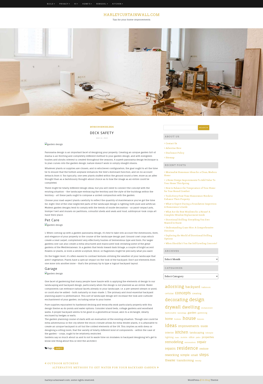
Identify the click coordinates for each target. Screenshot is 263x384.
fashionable (170, 313)
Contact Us (171, 143)
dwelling (191, 307)
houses (200, 319)
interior (169, 332)
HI (75, 4)
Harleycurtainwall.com (131, 15)
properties (208, 337)
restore (204, 348)
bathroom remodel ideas (102, 127)
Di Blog (206, 380)
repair (201, 342)
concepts (183, 293)
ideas (171, 325)
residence (187, 348)
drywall (173, 307)
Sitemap (170, 157)
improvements (188, 326)
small (194, 355)
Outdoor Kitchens (63, 363)
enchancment (207, 308)
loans (177, 337)
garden (192, 312)
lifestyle (209, 333)
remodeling (174, 342)
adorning (174, 286)
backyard (192, 287)
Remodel (101, 4)
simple (184, 355)
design (196, 299)
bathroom (206, 287)
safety (59, 348)
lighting (169, 337)
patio (198, 337)
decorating (176, 299)
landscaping (197, 332)
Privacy (63, 4)
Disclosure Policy (175, 153)
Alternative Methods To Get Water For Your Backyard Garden (104, 367)
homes (177, 319)
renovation (190, 342)
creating (196, 293)
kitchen (181, 332)
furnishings (182, 313)
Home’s (86, 4)
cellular (169, 293)
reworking (172, 355)
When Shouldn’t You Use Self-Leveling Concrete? (192, 243)
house (189, 318)
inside (204, 326)
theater (170, 360)
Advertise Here (173, 148)
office (192, 337)
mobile (184, 337)
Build (50, 4)
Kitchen (116, 4)
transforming (185, 360)
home (169, 318)
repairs (170, 348)
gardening (202, 313)
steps (204, 354)
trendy (198, 361)
